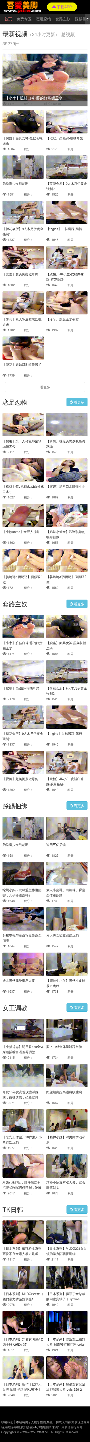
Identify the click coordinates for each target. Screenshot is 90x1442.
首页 (8, 18)
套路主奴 (63, 18)
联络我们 (7, 1422)
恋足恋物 (43, 18)
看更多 (45, 387)
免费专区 (24, 18)
